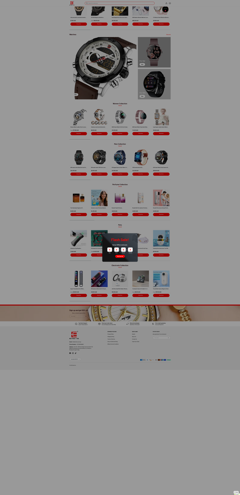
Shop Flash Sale (120, 256)
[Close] (136, 235)
